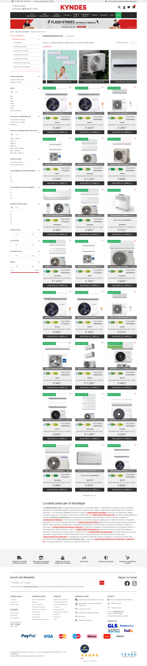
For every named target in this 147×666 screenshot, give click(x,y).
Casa (111, 15)
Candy (12, 103)
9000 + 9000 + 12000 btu (17, 153)
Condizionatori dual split (20, 55)
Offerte (118, 15)
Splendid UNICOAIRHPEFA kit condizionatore (90, 482)
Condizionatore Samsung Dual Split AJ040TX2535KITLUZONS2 (57, 278)
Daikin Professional (15, 110)
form (120, 613)
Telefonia (94, 15)
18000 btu (13, 143)
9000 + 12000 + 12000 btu (17, 148)
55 (11, 221)
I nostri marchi (14, 604)
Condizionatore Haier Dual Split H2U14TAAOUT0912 (57, 176)
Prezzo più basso (57, 43)
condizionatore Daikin (87, 522)
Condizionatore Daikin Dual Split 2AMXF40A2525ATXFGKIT (90, 380)
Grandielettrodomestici (31, 15)
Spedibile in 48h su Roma (17, 79)
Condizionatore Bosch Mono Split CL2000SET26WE (57, 125)
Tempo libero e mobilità (60, 612)
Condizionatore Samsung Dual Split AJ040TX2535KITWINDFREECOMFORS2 (90, 176)
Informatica (103, 15)
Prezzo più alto (71, 43)
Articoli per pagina (122, 42)
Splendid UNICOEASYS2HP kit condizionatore (122, 227)
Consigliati (47, 47)
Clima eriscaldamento (56, 15)
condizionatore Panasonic (55, 537)
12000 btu (13, 141)
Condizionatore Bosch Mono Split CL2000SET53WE (57, 329)
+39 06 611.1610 (116, 603)
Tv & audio (66, 15)
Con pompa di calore (16, 162)
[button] (24, 77)
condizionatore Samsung (100, 532)
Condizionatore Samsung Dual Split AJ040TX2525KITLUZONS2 (90, 227)
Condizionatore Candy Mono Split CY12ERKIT (122, 125)
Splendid (122, 225)
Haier (57, 173)
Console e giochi (58, 609)
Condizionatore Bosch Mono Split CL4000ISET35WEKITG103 (122, 380)
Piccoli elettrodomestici (60, 602)
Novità (80, 43)
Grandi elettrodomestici (60, 599)
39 (11, 216)
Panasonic (57, 225)
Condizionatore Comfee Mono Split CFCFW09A (122, 431)
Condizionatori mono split (21, 50)
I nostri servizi (36, 612)
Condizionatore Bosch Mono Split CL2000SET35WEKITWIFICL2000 (90, 329)
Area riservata (14, 618)
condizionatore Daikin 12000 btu (68, 527)
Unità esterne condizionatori (21, 63)
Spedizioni (35, 602)
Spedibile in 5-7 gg (15, 82)
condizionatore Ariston (103, 515)
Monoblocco (13, 124)
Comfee (12, 105)
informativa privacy (31, 587)
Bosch (12, 101)
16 (11, 211)
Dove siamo (27, 1)
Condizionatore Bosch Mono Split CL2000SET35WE (90, 125)
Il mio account (14, 613)
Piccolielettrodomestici (44, 15)
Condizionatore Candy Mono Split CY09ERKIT (122, 329)
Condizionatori (17, 42)
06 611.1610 (32, 8)
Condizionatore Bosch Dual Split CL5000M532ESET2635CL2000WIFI (57, 431)
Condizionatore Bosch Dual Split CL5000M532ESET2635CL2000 (122, 482)
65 (11, 224)
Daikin (12, 108)
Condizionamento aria (18, 39)
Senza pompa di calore (16, 164)
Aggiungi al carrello (57, 132)
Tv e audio (56, 607)
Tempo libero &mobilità (85, 15)
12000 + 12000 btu (15, 138)
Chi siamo (17, 1)
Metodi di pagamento (38, 599)
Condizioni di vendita (38, 607)
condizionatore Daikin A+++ (88, 529)
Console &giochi (76, 15)
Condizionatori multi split (20, 58)
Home (12, 32)
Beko (11, 98)
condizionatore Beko (52, 520)
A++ (11, 179)
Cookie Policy (36, 617)
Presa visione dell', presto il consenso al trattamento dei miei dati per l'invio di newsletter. (48, 587)
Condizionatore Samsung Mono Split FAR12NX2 (122, 278)
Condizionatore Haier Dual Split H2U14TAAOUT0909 (90, 278)
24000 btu (13, 146)
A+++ (11, 181)
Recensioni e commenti (39, 609)
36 (11, 214)
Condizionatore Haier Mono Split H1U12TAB (57, 380)
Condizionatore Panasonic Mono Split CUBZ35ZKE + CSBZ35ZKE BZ (57, 227)
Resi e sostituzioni (37, 604)
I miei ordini (13, 615)
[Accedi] (124, 7)
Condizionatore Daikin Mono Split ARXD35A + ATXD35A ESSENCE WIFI (122, 176)
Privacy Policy (36, 614)
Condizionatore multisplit (17, 122)
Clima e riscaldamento (22, 32)
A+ (11, 176)
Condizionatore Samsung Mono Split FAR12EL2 (57, 482)
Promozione (89, 43)
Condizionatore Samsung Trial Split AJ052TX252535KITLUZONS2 (90, 431)
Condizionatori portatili (20, 46)
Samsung (89, 173)
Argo (11, 96)
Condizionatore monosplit (17, 119)
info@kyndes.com (118, 611)
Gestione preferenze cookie (40, 619)
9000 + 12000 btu (15, 150)
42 (11, 219)
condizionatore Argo (96, 512)
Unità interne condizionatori (21, 67)
